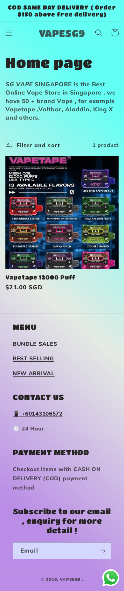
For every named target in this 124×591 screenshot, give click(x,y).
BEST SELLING (33, 358)
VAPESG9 (70, 579)
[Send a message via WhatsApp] (111, 578)
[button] (9, 33)
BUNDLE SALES (35, 343)
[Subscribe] (103, 550)
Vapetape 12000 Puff (40, 277)
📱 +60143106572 (38, 413)
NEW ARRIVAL (34, 373)
